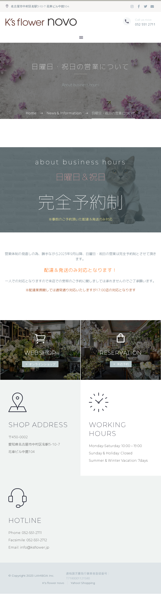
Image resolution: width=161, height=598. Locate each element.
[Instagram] (132, 6)
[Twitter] (145, 6)
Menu (81, 37)
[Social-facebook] (138, 6)
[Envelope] (152, 6)
